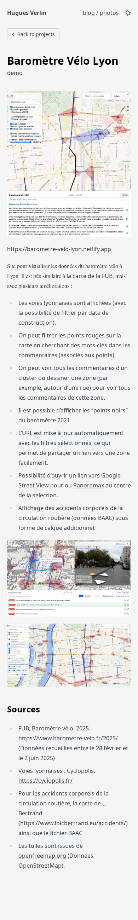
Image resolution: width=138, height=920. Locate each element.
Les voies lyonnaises (45, 303)
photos (109, 13)
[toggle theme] (128, 12)
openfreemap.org (42, 856)
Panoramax (88, 485)
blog (89, 13)
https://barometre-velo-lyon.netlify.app (59, 249)
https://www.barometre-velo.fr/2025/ (68, 738)
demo (15, 73)
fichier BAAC (66, 833)
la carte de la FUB (90, 276)
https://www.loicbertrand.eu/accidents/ (73, 823)
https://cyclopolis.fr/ (45, 781)
